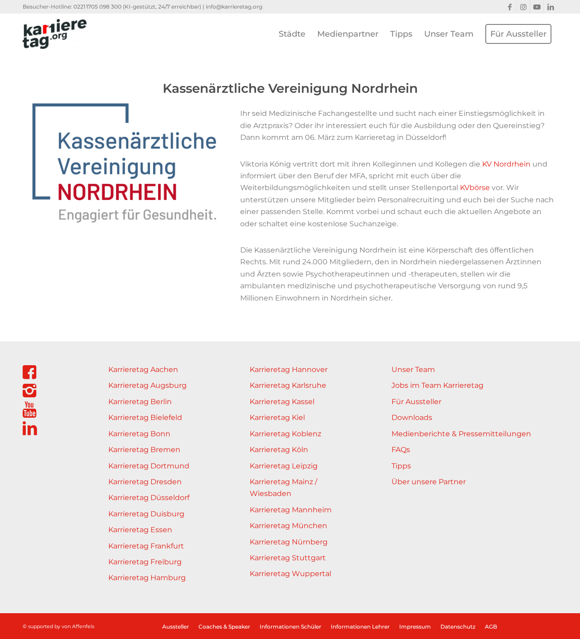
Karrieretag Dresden (145, 481)
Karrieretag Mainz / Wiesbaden (283, 487)
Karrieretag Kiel (277, 417)
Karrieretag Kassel (282, 401)
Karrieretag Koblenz (285, 433)
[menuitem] (292, 34)
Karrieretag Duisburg (146, 514)
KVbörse (474, 187)
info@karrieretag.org (234, 6)
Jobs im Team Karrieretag (437, 385)
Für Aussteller (416, 401)
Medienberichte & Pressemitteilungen (461, 433)
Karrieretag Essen (140, 529)
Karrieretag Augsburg (147, 385)
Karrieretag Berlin (140, 401)
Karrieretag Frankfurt (146, 546)
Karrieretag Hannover (289, 369)
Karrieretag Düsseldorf (148, 497)
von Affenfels (78, 626)
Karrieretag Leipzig (284, 466)
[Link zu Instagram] (523, 7)
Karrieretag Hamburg (147, 577)
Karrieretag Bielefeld (145, 417)
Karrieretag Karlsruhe (288, 385)
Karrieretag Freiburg (145, 562)
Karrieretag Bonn (139, 433)
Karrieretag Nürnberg (289, 542)
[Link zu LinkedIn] (550, 7)
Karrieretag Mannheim (291, 509)
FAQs (401, 449)
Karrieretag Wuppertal (290, 573)
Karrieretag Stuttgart (288, 557)
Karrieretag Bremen (144, 449)
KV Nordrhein (506, 164)
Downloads (412, 417)
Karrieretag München (288, 525)
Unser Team (413, 369)
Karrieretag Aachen (143, 369)
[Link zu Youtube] (536, 7)
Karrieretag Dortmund (148, 466)
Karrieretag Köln (279, 449)
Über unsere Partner (429, 481)
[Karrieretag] (55, 34)
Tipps (401, 466)
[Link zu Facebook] (509, 7)
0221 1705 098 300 (97, 6)
